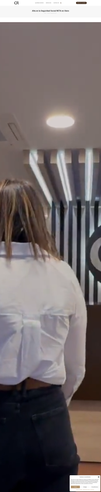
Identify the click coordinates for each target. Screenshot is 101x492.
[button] (98, 477)
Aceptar (75, 486)
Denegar (85, 486)
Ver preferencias (95, 486)
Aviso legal (92, 489)
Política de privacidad (86, 489)
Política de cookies (79, 489)
